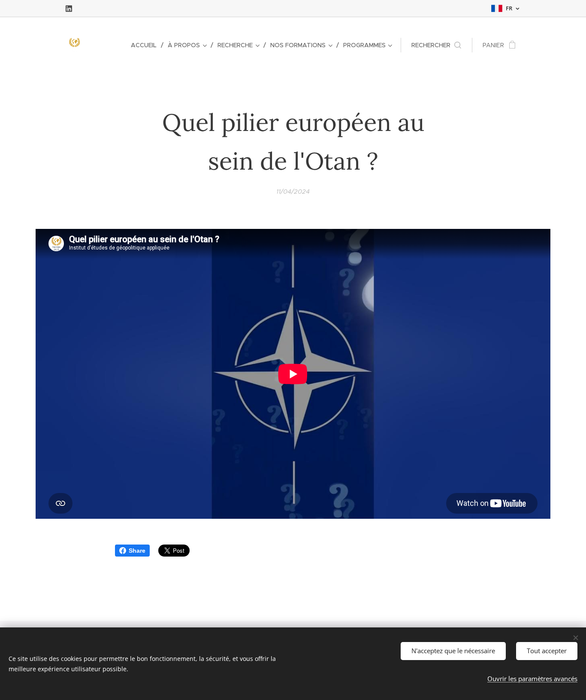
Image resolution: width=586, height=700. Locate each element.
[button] (436, 45)
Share (137, 550)
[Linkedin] (68, 8)
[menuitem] (146, 45)
